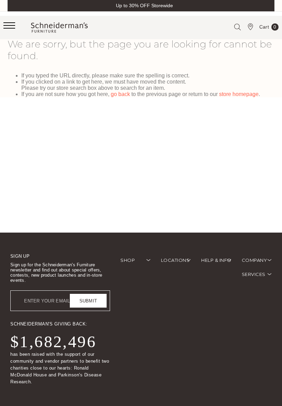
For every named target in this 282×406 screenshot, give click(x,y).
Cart (267, 28)
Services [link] (253, 274)
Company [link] (254, 260)
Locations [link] (175, 260)
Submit (88, 300)
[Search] (237, 26)
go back (120, 94)
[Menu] (17, 27)
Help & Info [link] (216, 260)
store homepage (239, 94)
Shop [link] (127, 260)
